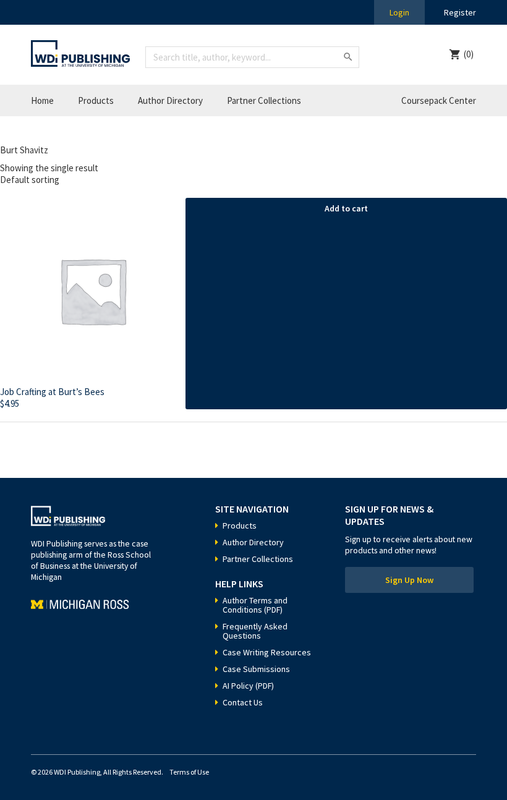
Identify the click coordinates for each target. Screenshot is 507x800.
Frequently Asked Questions (255, 631)
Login (399, 12)
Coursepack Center (438, 100)
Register (460, 12)
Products (96, 100)
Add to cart (346, 208)
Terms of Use (189, 772)
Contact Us (243, 702)
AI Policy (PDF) (248, 685)
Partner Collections (264, 100)
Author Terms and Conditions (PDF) (255, 605)
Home (42, 100)
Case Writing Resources (267, 652)
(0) (469, 54)
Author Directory (170, 100)
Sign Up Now (409, 579)
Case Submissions (256, 668)
